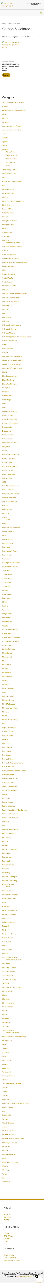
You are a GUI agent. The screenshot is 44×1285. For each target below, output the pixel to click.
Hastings (5, 505)
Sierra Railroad (7, 1007)
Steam (4, 1056)
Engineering (6, 431)
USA (3, 1111)
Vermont (5, 1119)
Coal (4, 313)
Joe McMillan (7, 574)
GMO (4, 482)
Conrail (4, 345)
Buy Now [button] (6, 75)
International (6, 555)
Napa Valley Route (9, 727)
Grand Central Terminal (10, 486)
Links (5, 1241)
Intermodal (6, 547)
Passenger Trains (12, 1033)
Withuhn (5, 1150)
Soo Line (5, 1026)
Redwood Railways (9, 914)
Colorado (5, 321)
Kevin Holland (7, 594)
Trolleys (5, 1091)
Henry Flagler (7, 509)
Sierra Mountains (8, 1003)
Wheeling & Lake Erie (9, 1142)
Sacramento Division (9, 957)
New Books (6, 743)
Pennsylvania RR (8, 833)
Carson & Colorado (9, 266)
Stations (5, 1048)
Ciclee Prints (10, 152)
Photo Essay (6, 837)
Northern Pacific (8, 775)
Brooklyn (5, 217)
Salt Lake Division (8, 971)
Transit (4, 1088)
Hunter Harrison (8, 531)
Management (7, 657)
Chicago (5, 290)
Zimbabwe (6, 1182)
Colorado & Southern (9, 329)
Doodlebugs (6, 400)
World (4, 1158)
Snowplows (6, 1022)
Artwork (5, 149)
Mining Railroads (8, 700)
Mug (3, 724)
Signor (4, 1015)
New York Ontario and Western (13, 763)
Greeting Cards (11, 159)
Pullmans (5, 869)
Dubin (4, 407)
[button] (3, 13)
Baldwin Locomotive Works (12, 181)
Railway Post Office (9, 898)
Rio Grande (6, 930)
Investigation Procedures (11, 563)
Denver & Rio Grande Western (13, 360)
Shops (4, 995)
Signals (4, 1011)
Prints (8, 166)
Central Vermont (8, 282)
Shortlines (5, 999)
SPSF (4, 1044)
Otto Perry (6, 798)
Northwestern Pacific (10, 779)
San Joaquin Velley (9, 979)
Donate (6, 1233)
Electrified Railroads (9, 419)
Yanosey (5, 1174)
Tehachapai (6, 1072)
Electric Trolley (7, 415)
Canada (5, 250)
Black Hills (6, 205)
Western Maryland (8, 1131)
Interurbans (6, 559)
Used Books (6, 1115)
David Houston (7, 349)
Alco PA (5, 118)
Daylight (5, 352)
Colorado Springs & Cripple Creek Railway (17, 337)
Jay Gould (5, 571)
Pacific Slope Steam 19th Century (14, 810)
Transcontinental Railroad (11, 1084)
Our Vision (7, 1217)
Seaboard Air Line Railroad (11, 987)
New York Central (8, 759)
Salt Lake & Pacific (9, 968)
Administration (9, 1255)
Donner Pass (7, 396)
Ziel (3, 1178)
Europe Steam (7, 439)
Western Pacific (8, 1135)
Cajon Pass (6, 236)
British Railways (8, 213)
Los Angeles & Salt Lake (11, 637)
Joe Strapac (6, 578)
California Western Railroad (12, 246)
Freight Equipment (8, 470)
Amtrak (4, 134)
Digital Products (8, 380)
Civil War (5, 309)
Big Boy (5, 197)
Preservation (7, 861)
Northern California (13, 243)
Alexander (5, 122)
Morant (4, 716)
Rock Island (6, 942)
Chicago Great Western (10, 298)
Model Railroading (8, 704)
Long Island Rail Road (10, 629)
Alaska (4, 114)
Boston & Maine (8, 209)
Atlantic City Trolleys (9, 170)
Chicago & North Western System (14, 294)
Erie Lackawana (8, 435)
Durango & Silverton (9, 411)
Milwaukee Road (8, 696)
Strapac (5, 1064)
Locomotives (7, 622)
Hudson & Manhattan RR (11, 527)
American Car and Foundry (12, 126)
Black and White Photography (13, 201)
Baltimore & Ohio (8, 189)
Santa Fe (5, 983)
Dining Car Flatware (9, 384)
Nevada (5, 739)
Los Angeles (6, 633)
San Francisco (7, 975)
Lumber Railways (8, 649)
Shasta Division (7, 991)
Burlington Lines (8, 224)
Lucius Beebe (7, 645)
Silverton (5, 1019)
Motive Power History (10, 720)
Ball (3, 185)
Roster (4, 946)
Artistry (5, 146)
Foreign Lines (7, 462)
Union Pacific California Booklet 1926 (15, 1103)
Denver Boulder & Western (11, 364)
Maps (4, 661)
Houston (5, 523)
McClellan (5, 669)
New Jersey (6, 755)
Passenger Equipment (10, 814)
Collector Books (12, 155)
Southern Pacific (8, 1030)
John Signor (6, 582)
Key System (6, 598)
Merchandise (7, 676)
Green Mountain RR (9, 498)
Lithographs (10, 162)
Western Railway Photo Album (13, 1139)
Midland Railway (8, 688)
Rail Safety (6, 873)
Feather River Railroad (10, 443)
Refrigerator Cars (8, 922)
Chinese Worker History (10, 301)
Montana (5, 712)
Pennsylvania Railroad (10, 830)
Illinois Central (7, 539)
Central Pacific (7, 278)
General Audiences (9, 474)
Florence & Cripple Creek (11, 454)
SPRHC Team (8, 1236)
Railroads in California (10, 895)
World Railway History (10, 1162)
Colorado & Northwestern (11, 325)
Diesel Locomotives (9, 376)
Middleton (5, 684)
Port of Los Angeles (9, 849)
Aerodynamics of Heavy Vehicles (14, 110)
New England (7, 747)
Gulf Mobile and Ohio (9, 501)
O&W (8, 520)
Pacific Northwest (8, 806)
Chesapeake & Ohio (9, 286)
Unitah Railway (7, 1107)
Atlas (4, 177)
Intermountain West (9, 551)
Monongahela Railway (10, 708)
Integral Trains (7, 543)
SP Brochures (7, 1040)
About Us (7, 1214)
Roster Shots (7, 949)
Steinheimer (6, 1060)
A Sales (5, 106)
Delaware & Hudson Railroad (12, 356)
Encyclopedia (7, 427)
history (4, 517)
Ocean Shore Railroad (10, 786)
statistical (5, 1052)
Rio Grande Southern (9, 934)
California (5, 240)
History (6, 1219)
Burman (5, 228)
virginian (5, 1127)
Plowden (5, 845)
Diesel (4, 372)
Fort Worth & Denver (9, 466)
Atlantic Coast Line (9, 173)
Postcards (6, 853)
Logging (5, 625)
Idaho (4, 535)
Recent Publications (9, 910)
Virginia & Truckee (8, 1123)
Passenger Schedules (10, 818)
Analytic (5, 138)
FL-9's (4, 451)
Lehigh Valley (7, 614)
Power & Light (7, 857)
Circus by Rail (7, 305)
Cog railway (6, 317)
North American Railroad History (14, 771)
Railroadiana (6, 891)
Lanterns (5, 610)
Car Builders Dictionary (10, 258)
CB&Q (4, 270)
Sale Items (6, 964)
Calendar (7, 1239)
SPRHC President (10, 1258)
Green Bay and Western (11, 494)
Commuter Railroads (9, 341)
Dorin (4, 403)
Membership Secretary (12, 1260)
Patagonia (6, 822)
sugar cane (6, 1068)
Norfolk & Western (8, 767)
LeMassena (6, 618)
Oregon (5, 794)
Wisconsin (6, 1146)
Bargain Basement (9, 193)
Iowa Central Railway (10, 567)
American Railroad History (11, 130)
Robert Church (7, 938)
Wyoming (5, 1170)
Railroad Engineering (9, 881)
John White (6, 586)
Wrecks (5, 1166)
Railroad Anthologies (9, 877)
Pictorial (5, 841)
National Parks (7, 735)
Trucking (5, 1095)
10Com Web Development (27, 1276)
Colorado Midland (8, 333)
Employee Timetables (10, 423)
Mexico (4, 680)
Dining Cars (6, 388)
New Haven (6, 751)
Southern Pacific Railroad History (14, 1037)
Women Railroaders (9, 1154)
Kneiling (5, 606)
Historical (5, 513)
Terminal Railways (8, 1076)
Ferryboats (6, 447)
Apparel (5, 142)
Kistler (4, 602)
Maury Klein (6, 665)
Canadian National (9, 254)
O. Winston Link (7, 782)
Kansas (5, 590)
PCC (4, 826)
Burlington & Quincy (9, 221)
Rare (4, 902)
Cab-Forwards (7, 232)
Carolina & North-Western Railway (14, 262)
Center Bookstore (8, 274)
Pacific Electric (7, 802)
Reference (6, 918)
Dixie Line (5, 392)
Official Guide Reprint (10, 790)
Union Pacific (7, 1099)
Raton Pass (6, 906)
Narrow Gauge (7, 731)
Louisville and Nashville (10, 641)
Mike (4, 692)
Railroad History (8, 884)
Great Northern (7, 490)
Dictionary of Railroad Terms (12, 368)
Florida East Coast (8, 458)
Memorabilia (6, 673)
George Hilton (7, 478)
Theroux (5, 1080)
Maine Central (7, 653)
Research (5, 926)
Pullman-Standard (8, 865)
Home (4, 23)
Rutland (5, 953)
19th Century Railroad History (13, 102)
